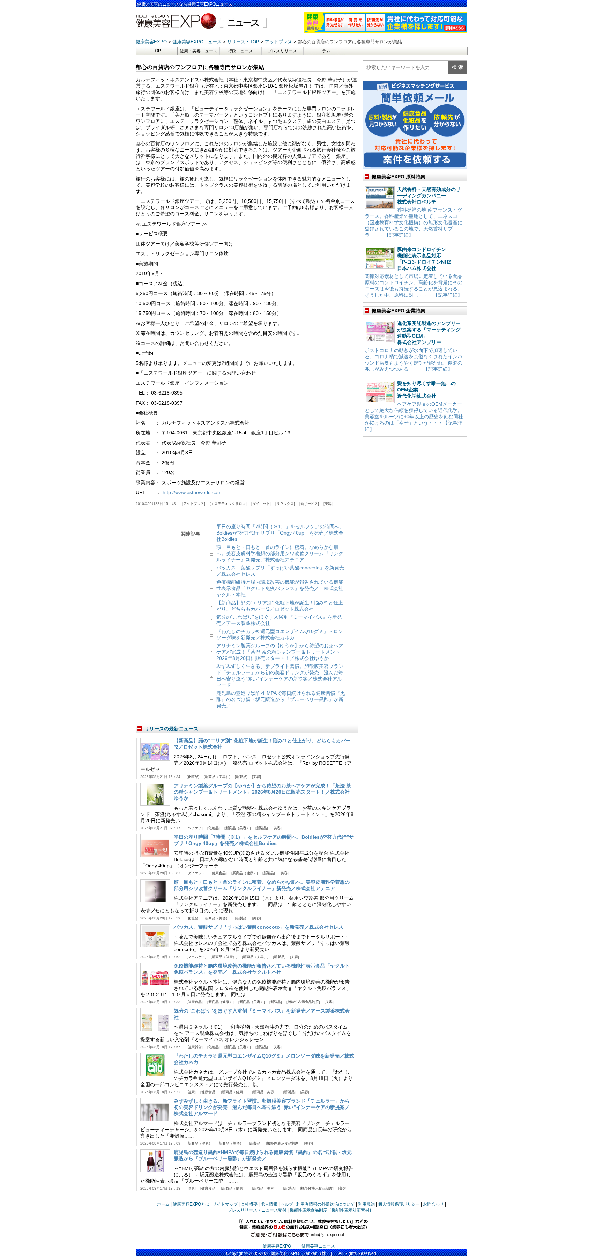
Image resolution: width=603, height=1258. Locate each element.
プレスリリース (282, 51)
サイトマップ (225, 1204)
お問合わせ (433, 1204)
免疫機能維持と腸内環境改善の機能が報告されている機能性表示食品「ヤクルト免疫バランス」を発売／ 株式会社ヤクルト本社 (279, 588)
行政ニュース (240, 51)
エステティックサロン (228, 504)
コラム (324, 51)
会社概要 (249, 1204)
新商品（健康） (244, 873)
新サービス (309, 504)
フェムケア (196, 957)
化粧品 (193, 777)
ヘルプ (287, 1204)
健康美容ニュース (318, 1246)
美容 (328, 504)
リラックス (285, 504)
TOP (156, 50)
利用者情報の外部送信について (325, 1204)
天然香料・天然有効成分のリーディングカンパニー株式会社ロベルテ (429, 195)
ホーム (163, 1204)
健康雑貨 (195, 1047)
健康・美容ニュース (198, 51)
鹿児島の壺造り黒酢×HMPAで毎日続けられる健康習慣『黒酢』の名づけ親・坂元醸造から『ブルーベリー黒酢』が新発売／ (280, 699)
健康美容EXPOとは (191, 1204)
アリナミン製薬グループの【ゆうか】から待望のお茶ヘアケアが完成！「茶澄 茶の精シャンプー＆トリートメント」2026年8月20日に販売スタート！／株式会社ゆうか (280, 652)
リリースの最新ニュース (171, 728)
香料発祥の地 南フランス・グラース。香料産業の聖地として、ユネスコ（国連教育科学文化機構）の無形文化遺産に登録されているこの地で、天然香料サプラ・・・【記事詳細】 (413, 222)
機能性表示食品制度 (303, 1002)
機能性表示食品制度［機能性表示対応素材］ (331, 1210)
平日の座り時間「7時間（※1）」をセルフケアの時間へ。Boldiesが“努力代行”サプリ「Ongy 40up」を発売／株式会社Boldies (280, 533)
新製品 (241, 777)
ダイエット (261, 504)
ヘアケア (195, 828)
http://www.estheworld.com (192, 492)
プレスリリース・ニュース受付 (257, 1210)
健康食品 (219, 873)
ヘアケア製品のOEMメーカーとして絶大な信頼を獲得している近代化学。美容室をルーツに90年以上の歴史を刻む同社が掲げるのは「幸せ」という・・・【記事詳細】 (414, 416)
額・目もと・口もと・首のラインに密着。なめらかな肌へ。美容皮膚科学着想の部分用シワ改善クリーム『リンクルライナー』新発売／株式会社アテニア (279, 553)
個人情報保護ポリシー (399, 1204)
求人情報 (269, 1204)
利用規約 (366, 1204)
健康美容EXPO (277, 1246)
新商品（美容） (217, 777)
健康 (191, 1092)
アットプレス (193, 504)
